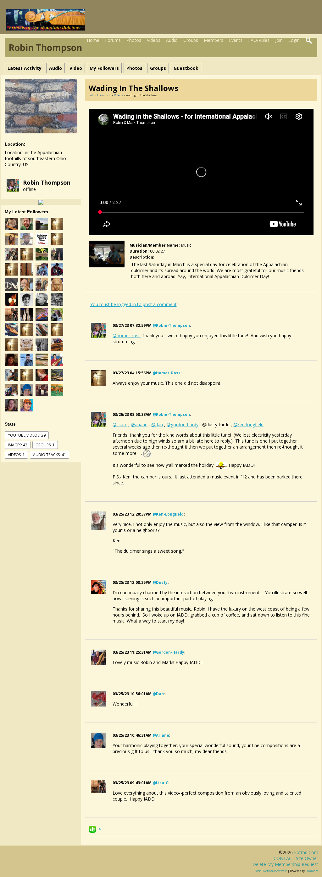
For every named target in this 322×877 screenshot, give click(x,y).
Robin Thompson (46, 182)
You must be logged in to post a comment (133, 304)
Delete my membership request (285, 864)
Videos (153, 40)
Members (213, 40)
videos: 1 (16, 454)
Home (93, 40)
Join (279, 40)
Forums (113, 40)
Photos (133, 40)
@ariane (161, 735)
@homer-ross (166, 373)
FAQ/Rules (258, 40)
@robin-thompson (171, 325)
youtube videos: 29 (27, 435)
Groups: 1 (45, 445)
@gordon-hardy (168, 652)
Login (294, 40)
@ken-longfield (168, 514)
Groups (190, 40)
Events (235, 40)
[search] (309, 41)
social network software (271, 871)
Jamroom (312, 871)
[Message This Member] (40, 202)
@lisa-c (160, 782)
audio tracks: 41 (49, 454)
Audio (172, 40)
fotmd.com (306, 852)
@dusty (160, 582)
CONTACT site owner (296, 858)
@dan (158, 693)
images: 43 (17, 445)
